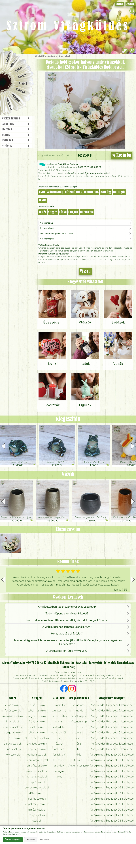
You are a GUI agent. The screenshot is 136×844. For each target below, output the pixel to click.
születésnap (55, 192)
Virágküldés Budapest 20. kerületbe (112, 809)
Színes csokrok (64, 56)
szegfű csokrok (37, 782)
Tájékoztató (96, 662)
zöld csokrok (12, 738)
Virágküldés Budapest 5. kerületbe (112, 727)
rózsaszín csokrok (12, 716)
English (119, 4)
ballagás (119, 192)
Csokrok (51, 56)
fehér (42, 212)
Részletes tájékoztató (11, 834)
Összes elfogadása (12, 840)
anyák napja (78, 716)
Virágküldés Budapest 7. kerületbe (112, 738)
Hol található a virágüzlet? (67, 633)
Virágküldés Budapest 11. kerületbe (112, 760)
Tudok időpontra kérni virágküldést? (67, 613)
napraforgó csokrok (37, 760)
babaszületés (59, 716)
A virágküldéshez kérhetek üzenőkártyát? (67, 627)
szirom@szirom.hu (13, 662)
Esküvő (23, 83)
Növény (22, 76)
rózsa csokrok (37, 705)
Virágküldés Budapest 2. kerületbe (112, 710)
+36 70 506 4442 (36, 662)
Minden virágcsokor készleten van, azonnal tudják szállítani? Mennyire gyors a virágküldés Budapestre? (68, 642)
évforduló (59, 727)
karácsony (79, 705)
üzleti (59, 738)
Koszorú (20, 91)
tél (78, 749)
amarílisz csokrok (37, 765)
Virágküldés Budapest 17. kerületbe (112, 793)
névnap (58, 721)
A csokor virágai (47, 228)
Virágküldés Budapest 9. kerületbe (112, 749)
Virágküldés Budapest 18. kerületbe (112, 798)
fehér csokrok (13, 710)
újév (78, 754)
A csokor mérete (47, 238)
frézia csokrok (37, 721)
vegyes (53, 212)
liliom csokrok (37, 732)
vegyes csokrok (37, 716)
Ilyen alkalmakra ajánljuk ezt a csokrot (56, 233)
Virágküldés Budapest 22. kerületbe (112, 820)
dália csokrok (37, 793)
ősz (79, 743)
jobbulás (59, 749)
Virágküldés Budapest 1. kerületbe (112, 705)
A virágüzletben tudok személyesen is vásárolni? (67, 607)
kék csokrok (13, 754)
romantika (59, 705)
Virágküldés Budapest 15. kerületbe (112, 782)
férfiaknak (91, 192)
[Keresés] (132, 50)
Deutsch (130, 4)
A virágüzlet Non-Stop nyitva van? (66, 651)
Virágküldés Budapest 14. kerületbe (112, 776)
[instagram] (72, 689)
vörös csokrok (13, 705)
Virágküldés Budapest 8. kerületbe (112, 743)
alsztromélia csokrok (37, 738)
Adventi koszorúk (78, 765)
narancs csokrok (12, 727)
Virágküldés (40, 56)
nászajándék (73, 192)
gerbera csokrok (36, 754)
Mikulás (78, 760)
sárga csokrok (13, 732)
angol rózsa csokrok (37, 804)
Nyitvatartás (67, 662)
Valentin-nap (79, 721)
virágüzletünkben (91, 173)
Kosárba (123, 155)
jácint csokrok (37, 727)
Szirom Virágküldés (68, 26)
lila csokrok (12, 721)
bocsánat (58, 760)
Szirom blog (9, 104)
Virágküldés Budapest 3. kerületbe (112, 716)
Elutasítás (31, 840)
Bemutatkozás (125, 662)
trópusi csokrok (37, 749)
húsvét (79, 710)
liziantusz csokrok (37, 771)
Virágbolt (16, 98)
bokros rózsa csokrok (37, 787)
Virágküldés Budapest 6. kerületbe (112, 732)
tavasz (79, 732)
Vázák (68, 474)
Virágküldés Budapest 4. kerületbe (112, 721)
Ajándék (13, 63)
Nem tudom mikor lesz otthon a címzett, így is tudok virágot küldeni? (66, 620)
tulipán (73, 212)
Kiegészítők (68, 419)
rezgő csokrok (37, 815)
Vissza (85, 271)
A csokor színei (46, 222)
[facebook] (64, 689)
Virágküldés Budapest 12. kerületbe (112, 765)
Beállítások (44, 840)
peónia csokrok (37, 798)
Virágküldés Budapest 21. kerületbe (112, 815)
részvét (59, 743)
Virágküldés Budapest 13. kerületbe (112, 771)
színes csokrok (12, 749)
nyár (42, 192)
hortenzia (87, 212)
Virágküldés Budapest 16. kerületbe (112, 787)
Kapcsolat (81, 662)
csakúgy (106, 192)
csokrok (36, 820)
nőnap (79, 727)
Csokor (19, 69)
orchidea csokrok (37, 743)
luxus (42, 200)
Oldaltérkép (68, 667)
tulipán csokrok (37, 710)
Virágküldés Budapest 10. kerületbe (112, 754)
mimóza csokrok (36, 809)
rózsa (63, 212)
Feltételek (110, 662)
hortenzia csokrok (36, 776)
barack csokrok (13, 743)
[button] (133, 446)
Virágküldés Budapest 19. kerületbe (112, 804)
